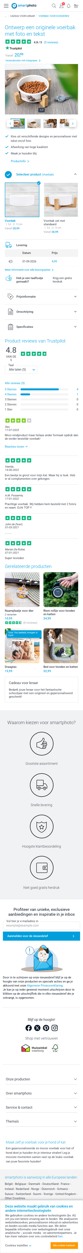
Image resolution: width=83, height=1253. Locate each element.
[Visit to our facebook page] (29, 1028)
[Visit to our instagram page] (55, 1028)
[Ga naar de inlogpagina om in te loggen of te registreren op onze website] (61, 5)
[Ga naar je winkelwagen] (76, 5)
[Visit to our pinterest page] (46, 1028)
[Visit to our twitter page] (37, 1028)
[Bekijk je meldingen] (68, 5)
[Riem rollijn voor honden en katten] (60, 589)
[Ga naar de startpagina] (23, 6)
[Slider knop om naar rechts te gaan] (72, 123)
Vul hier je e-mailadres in (22, 921)
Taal (11, 365)
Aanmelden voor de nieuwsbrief (27, 936)
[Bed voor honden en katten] (60, 645)
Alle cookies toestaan (64, 1245)
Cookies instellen (16, 1245)
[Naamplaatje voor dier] (22, 589)
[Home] (5, 16)
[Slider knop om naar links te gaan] (10, 123)
